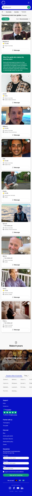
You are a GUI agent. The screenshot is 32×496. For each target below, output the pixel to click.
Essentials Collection (8, 438)
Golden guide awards (8, 436)
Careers (5, 444)
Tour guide (5, 425)
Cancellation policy (21, 491)
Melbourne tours (15, 379)
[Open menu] (29, 3)
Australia (16, 11)
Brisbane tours (15, 383)
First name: (5, 456)
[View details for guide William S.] (16, 122)
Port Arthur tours (6, 391)
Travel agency (6, 422)
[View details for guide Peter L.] (16, 316)
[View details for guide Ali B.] (16, 154)
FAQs (4, 403)
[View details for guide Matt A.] (16, 251)
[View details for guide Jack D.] (16, 284)
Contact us (5, 406)
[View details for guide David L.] (16, 187)
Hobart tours (24, 379)
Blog (4, 433)
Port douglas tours (24, 387)
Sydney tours (6, 379)
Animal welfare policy (8, 441)
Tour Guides (8, 11)
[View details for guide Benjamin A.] (16, 37)
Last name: (5, 461)
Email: (4, 466)
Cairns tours (6, 383)
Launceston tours (15, 387)
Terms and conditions (11, 491)
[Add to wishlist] (28, 24)
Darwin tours (24, 383)
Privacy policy (16, 491)
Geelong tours (15, 391)
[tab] (14, 375)
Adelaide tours (6, 387)
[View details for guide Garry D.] (16, 219)
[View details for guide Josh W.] (16, 89)
